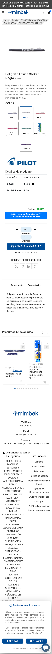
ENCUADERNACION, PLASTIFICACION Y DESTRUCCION (13, 561)
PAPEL (13, 521)
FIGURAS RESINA (12, 461)
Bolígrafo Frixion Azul (13, 375)
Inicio (6, 20)
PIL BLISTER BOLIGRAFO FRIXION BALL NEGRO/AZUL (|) (36, 372)
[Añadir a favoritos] (23, 347)
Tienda (15, 20)
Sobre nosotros (39, 466)
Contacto (39, 461)
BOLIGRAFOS (10, 23)
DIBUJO (13, 511)
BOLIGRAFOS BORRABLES (30, 23)
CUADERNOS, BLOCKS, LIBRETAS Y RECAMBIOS (13, 528)
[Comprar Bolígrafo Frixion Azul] (20, 381)
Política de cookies (40, 648)
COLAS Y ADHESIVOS (13, 514)
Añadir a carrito (28, 246)
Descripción (17, 285)
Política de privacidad (22, 648)
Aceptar (13, 641)
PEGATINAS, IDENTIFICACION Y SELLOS (13, 578)
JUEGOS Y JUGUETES (13, 494)
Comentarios (34, 285)
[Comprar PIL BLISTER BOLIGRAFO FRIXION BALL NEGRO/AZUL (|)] (44, 382)
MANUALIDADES (13, 518)
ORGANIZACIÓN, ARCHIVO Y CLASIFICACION (13, 538)
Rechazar (36, 641)
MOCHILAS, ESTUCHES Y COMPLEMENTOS (13, 467)
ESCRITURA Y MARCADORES (34, 20)
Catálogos (39, 501)
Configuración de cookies (18, 452)
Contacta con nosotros (39, 510)
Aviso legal (39, 471)
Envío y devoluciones (39, 497)
